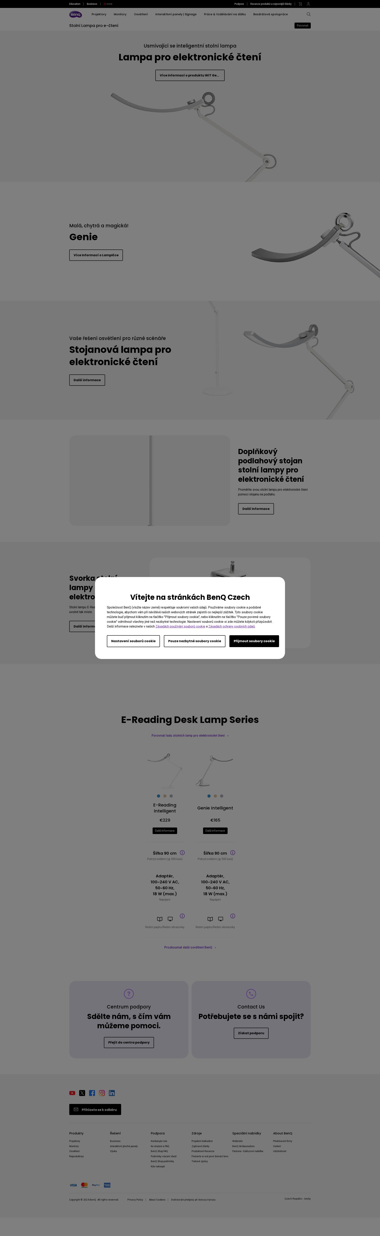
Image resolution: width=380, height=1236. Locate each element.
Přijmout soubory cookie (254, 641)
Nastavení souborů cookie (133, 641)
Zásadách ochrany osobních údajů (231, 626)
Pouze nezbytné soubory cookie (194, 641)
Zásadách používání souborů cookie (180, 626)
